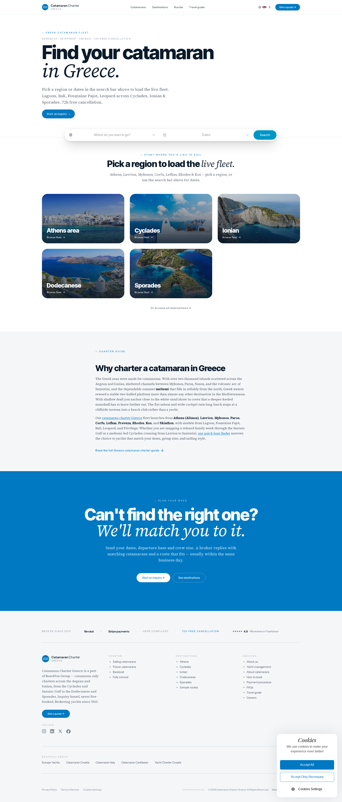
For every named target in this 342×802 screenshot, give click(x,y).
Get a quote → (287, 7)
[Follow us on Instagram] (44, 731)
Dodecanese (188, 677)
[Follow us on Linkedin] (52, 731)
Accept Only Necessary (307, 776)
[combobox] (112, 135)
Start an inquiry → (58, 114)
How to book (254, 677)
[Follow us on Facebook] (68, 731)
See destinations (189, 577)
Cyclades (185, 667)
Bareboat (118, 672)
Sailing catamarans (124, 661)
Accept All (307, 764)
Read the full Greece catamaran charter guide (129, 450)
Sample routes (189, 687)
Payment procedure (259, 682)
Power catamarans (124, 667)
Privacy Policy (49, 790)
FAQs (250, 687)
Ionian (183, 672)
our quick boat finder (214, 433)
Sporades (186, 682)
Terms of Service (70, 790)
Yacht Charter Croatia (168, 762)
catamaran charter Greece (122, 417)
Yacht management (259, 667)
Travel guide (196, 7)
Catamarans (138, 7)
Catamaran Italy (105, 762)
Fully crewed (120, 677)
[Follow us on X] (60, 731)
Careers (251, 697)
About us (252, 661)
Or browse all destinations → (171, 308)
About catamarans (258, 672)
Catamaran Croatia (77, 762)
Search (265, 135)
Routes (178, 7)
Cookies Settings (92, 790)
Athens (184, 661)
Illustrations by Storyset (194, 790)
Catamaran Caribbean (134, 762)
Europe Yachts (51, 762)
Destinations (160, 7)
